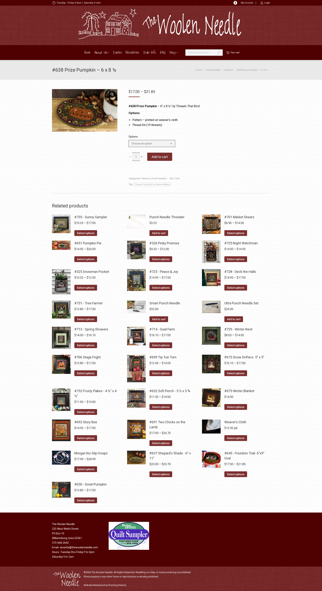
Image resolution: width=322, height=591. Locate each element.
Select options (85, 233)
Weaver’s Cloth (235, 422)
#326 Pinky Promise (164, 243)
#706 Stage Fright (87, 357)
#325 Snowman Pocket (91, 272)
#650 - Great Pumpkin (90, 484)
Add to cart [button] (158, 233)
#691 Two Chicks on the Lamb (167, 424)
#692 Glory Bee (85, 422)
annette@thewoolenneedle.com (79, 547)
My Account (247, 2)
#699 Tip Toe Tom (162, 357)
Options (133, 136)
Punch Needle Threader (166, 217)
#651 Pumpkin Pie (87, 243)
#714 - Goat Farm (162, 329)
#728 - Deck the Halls (240, 272)
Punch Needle (158, 178)
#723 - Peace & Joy (163, 272)
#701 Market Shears (239, 217)
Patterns (145, 178)
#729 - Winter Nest (238, 329)
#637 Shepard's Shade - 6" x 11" (170, 455)
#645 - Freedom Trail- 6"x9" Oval (244, 455)
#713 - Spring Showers (91, 329)
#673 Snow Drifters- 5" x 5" (244, 357)
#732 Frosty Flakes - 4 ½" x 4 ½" (95, 393)
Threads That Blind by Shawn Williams (152, 184)
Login (267, 2)
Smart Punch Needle (164, 303)
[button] (112, 94)
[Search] (218, 52)
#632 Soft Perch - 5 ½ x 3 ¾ (169, 391)
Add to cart (160, 157)
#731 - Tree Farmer (88, 303)
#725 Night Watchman (241, 243)
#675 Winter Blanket (239, 391)
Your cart (235, 52)
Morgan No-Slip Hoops (91, 453)
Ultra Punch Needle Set (241, 303)
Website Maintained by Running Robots (105, 585)
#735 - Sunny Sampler (90, 217)
